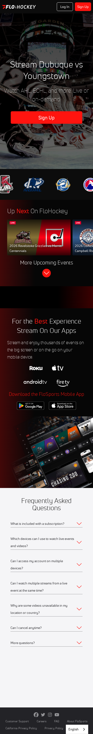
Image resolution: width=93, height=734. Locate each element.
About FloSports (77, 721)
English (73, 729)
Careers (42, 721)
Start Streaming (39, 242)
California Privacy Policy (21, 728)
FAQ (56, 721)
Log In (65, 7)
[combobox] (77, 729)
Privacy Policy (54, 728)
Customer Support (17, 721)
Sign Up (83, 7)
